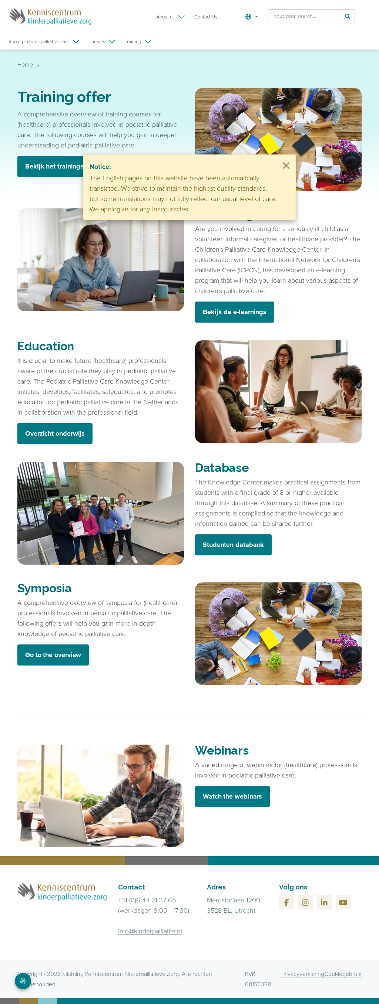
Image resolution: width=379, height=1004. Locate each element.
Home (25, 64)
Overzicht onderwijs (55, 433)
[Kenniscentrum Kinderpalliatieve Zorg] (50, 16)
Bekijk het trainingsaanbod (66, 166)
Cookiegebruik (343, 974)
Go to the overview (53, 655)
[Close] (286, 165)
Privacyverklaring (302, 974)
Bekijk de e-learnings (234, 312)
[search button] (348, 16)
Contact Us (205, 16)
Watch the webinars (232, 796)
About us (166, 16)
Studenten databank (233, 544)
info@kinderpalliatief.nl (150, 930)
